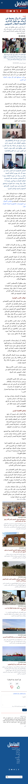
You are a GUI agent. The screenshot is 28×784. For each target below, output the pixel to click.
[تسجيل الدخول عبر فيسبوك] (24, 36)
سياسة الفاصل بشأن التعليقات (19, 693)
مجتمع (18, 762)
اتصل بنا (18, 754)
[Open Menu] (2, 2)
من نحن (18, 752)
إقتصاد (24, 16)
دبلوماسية (17, 757)
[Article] (14, 508)
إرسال (24, 709)
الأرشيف (18, 750)
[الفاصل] (21, 4)
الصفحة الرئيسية (16, 749)
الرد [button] (25, 726)
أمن (19, 755)
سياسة (18, 759)
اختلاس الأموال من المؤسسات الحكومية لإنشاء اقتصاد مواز (14, 203)
